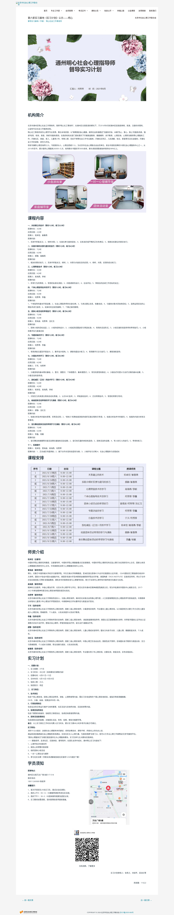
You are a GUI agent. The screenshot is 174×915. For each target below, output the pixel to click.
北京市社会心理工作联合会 (145, 18)
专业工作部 (55, 10)
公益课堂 (131, 10)
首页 (45, 10)
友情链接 (142, 10)
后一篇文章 (146, 900)
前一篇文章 (27, 900)
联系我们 (152, 10)
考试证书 (82, 10)
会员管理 (69, 10)
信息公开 (107, 10)
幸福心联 (120, 10)
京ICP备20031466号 (127, 912)
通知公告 (94, 10)
